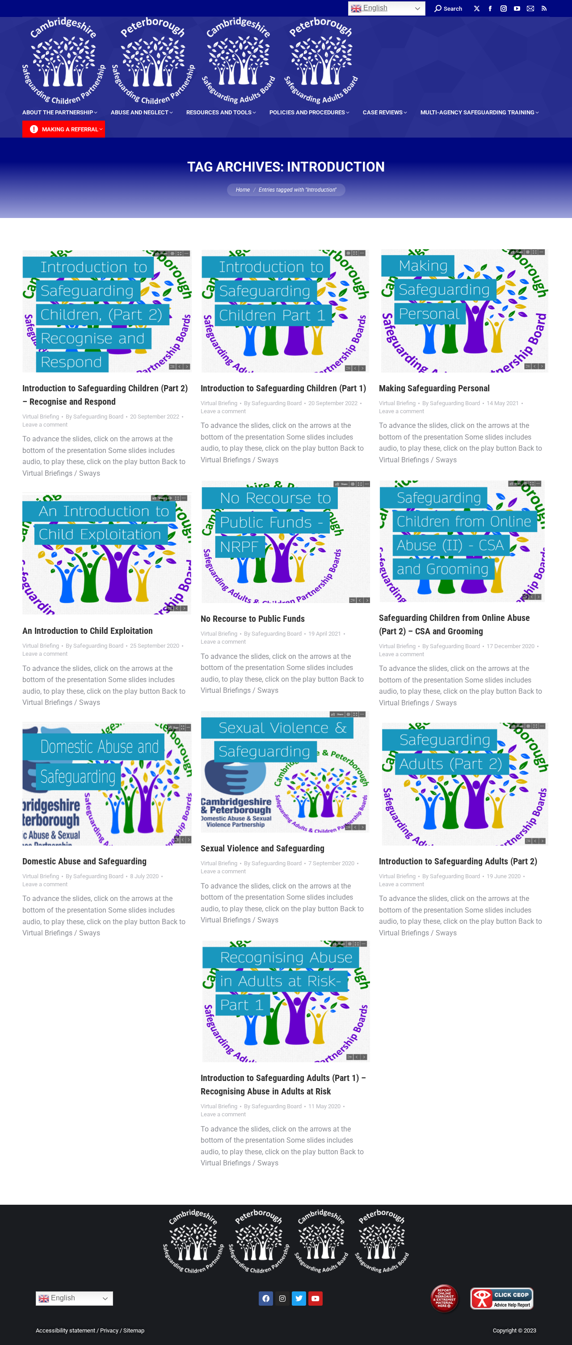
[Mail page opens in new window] (530, 8)
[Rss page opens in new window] (544, 8)
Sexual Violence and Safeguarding (262, 848)
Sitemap (133, 1330)
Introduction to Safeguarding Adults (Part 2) (458, 861)
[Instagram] (282, 1298)
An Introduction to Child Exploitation (87, 630)
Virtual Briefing (40, 416)
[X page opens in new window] (477, 8)
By (94, 416)
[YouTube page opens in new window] (517, 8)
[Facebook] (266, 1298)
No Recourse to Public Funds (253, 618)
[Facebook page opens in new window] (490, 8)
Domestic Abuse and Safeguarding (84, 861)
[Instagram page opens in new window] (503, 8)
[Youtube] (315, 1298)
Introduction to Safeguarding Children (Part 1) (283, 388)
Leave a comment (44, 424)
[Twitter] (299, 1298)
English (374, 8)
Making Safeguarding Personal (434, 388)
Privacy (109, 1330)
